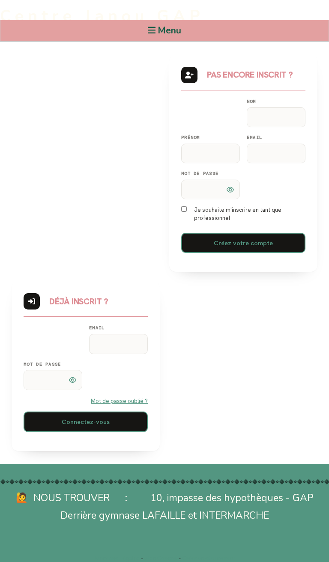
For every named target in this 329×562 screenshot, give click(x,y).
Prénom (190, 137)
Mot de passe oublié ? (119, 401)
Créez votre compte (243, 243)
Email (254, 137)
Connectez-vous (86, 422)
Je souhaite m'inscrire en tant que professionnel (237, 214)
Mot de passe (199, 173)
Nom (251, 101)
